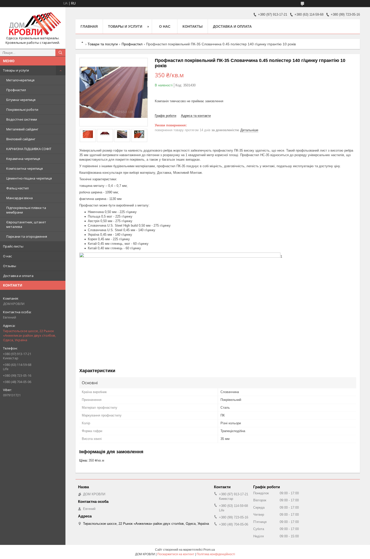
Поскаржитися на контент (175, 554)
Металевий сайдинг (22, 129)
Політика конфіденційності (216, 554)
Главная (89, 26)
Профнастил (16, 90)
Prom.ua (209, 549)
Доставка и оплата (18, 275)
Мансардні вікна (19, 198)
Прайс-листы (13, 246)
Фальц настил (17, 188)
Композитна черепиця (24, 168)
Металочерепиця (20, 80)
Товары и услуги (16, 70)
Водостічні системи (21, 119)
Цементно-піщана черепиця (29, 178)
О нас (7, 256)
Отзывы (9, 266)
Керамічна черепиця (23, 158)
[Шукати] (60, 52)
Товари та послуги (103, 44)
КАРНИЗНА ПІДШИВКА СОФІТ (28, 149)
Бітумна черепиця (20, 99)
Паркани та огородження (26, 236)
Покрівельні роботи (22, 109)
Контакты (192, 26)
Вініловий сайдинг (20, 139)
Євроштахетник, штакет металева (26, 224)
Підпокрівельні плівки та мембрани (26, 210)
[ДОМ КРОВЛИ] (33, 23)
